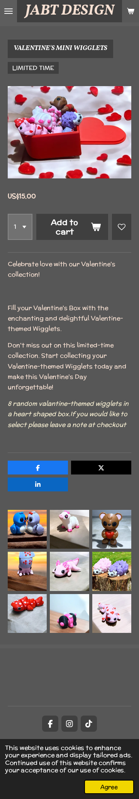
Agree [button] (109, 787)
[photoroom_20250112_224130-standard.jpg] (27, 613)
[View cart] (130, 11)
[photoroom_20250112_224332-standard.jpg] (69, 571)
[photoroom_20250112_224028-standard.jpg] (69, 613)
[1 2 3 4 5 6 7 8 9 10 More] (20, 227)
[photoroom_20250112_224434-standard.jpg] (112, 571)
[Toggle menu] (8, 11)
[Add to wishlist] (121, 227)
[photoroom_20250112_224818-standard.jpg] (69, 529)
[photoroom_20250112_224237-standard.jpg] (27, 571)
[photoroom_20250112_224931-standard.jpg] (27, 529)
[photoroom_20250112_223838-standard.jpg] (112, 613)
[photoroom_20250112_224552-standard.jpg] (112, 529)
